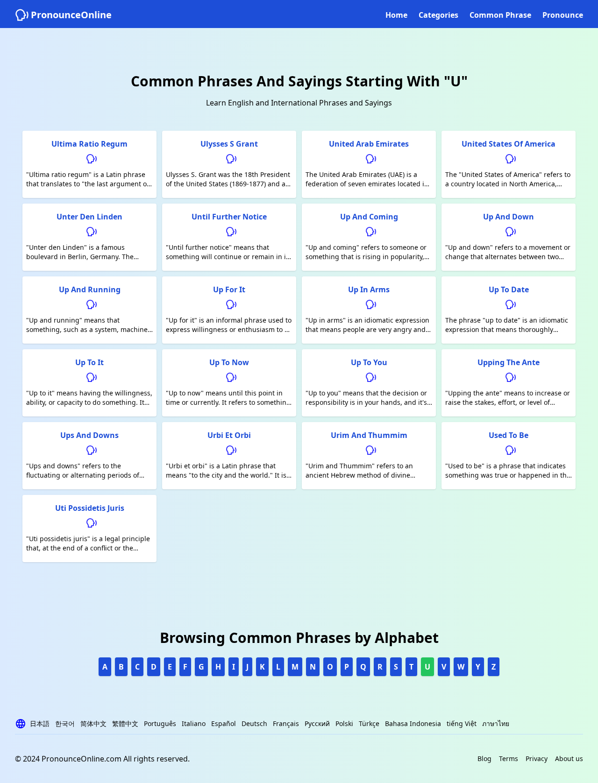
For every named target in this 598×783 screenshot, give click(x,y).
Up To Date (509, 289)
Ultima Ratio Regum (89, 144)
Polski (344, 723)
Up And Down (508, 217)
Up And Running (90, 289)
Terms (508, 758)
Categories (438, 15)
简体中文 (93, 723)
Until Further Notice (229, 217)
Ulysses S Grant (229, 144)
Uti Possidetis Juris (89, 508)
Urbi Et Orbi (229, 435)
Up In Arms (369, 289)
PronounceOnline (71, 14)
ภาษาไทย (495, 723)
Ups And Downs (89, 435)
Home (396, 15)
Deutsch (254, 723)
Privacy (537, 758)
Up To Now (229, 362)
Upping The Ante (508, 362)
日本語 (40, 723)
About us (569, 758)
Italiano (194, 723)
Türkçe (369, 723)
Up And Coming (369, 217)
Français (286, 723)
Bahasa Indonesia (413, 723)
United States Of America (508, 144)
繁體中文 (125, 723)
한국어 (65, 723)
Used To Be (508, 435)
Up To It (89, 362)
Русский (317, 723)
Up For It (229, 289)
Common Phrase (500, 15)
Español (223, 723)
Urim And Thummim (369, 435)
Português (160, 723)
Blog (484, 758)
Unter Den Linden (89, 217)
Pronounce (562, 15)
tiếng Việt (462, 723)
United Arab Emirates (369, 144)
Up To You (369, 362)
